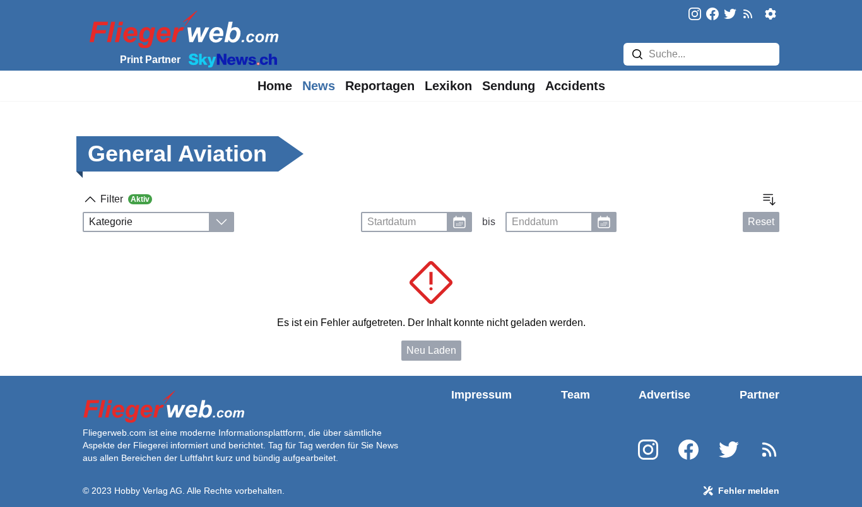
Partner (759, 394)
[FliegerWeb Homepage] (181, 28)
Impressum (481, 394)
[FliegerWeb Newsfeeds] (748, 14)
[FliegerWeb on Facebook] (712, 15)
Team (575, 394)
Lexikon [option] (448, 86)
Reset (761, 221)
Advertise (664, 394)
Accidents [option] (575, 86)
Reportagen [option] (380, 86)
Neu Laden (431, 350)
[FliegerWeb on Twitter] (730, 15)
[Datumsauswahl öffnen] (459, 222)
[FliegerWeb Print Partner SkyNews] (230, 59)
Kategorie (111, 221)
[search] (637, 54)
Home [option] (274, 86)
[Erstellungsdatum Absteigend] (769, 199)
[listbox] (274, 86)
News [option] (318, 86)
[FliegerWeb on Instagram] (695, 15)
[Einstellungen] (770, 14)
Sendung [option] (508, 86)
